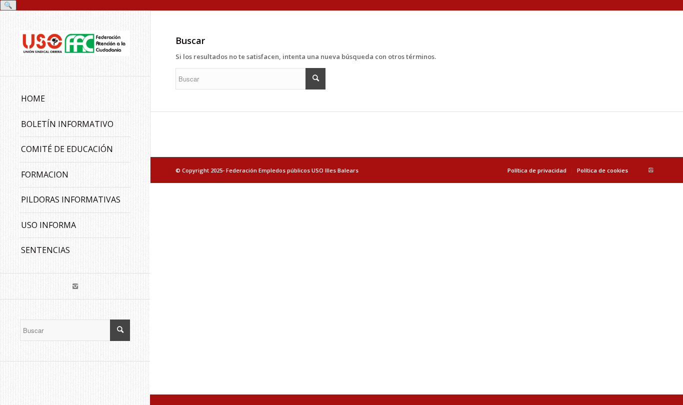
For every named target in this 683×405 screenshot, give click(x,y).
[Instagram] (75, 286)
